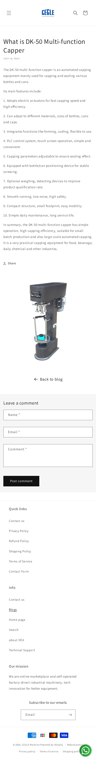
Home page (17, 620)
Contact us (17, 521)
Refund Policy (19, 541)
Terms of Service (20, 561)
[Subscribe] (70, 715)
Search (14, 630)
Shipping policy (72, 751)
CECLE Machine (31, 744)
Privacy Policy (18, 531)
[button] (9, 13)
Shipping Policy (20, 551)
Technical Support (22, 650)
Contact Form (19, 571)
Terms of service (49, 751)
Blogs (13, 610)
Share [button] (12, 263)
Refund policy (75, 744)
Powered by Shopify (51, 744)
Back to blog (51, 379)
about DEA (16, 640)
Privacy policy (27, 751)
